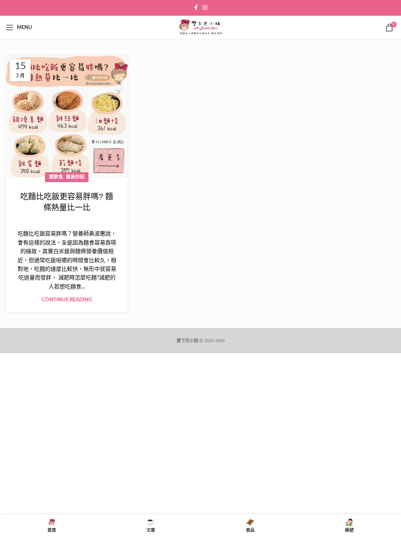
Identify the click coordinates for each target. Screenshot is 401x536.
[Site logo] (200, 27)
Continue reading (67, 300)
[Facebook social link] (196, 7)
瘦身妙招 (75, 177)
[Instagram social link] (205, 7)
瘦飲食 (56, 177)
